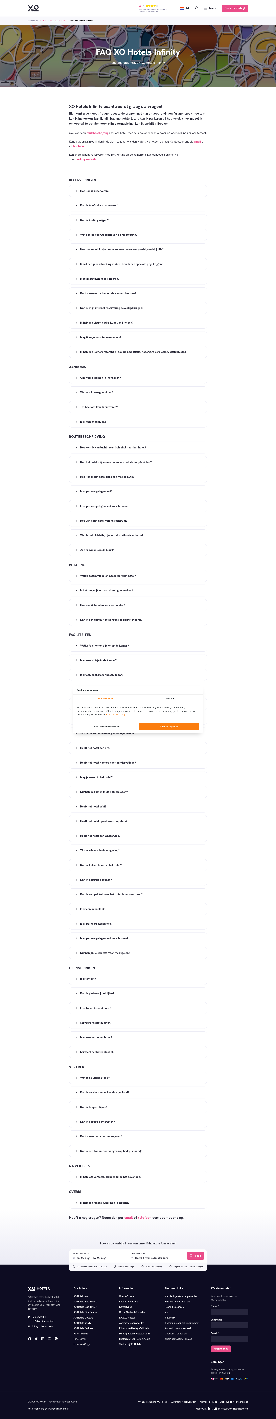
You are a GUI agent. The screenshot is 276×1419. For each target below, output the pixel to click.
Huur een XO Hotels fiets (177, 1301)
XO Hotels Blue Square (85, 1301)
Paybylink (170, 1317)
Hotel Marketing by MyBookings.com (47, 1408)
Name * (215, 1306)
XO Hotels (41, 1401)
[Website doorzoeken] (196, 8)
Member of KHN (208, 1401)
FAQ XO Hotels (127, 1317)
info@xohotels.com (42, 1326)
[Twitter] (36, 1339)
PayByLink (223, 1372)
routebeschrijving (97, 133)
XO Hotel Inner (81, 1296)
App (167, 1312)
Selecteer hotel (138, 1253)
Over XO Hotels (127, 1296)
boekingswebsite (86, 159)
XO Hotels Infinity (82, 1323)
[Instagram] (49, 1339)
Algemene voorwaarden (131, 1323)
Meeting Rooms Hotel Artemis (134, 1333)
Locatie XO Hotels (128, 1301)
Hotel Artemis (80, 1333)
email (197, 141)
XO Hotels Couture (83, 1317)
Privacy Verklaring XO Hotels (134, 1328)
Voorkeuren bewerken (107, 726)
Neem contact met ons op (178, 1338)
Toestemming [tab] (106, 698)
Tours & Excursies (174, 1306)
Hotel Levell (79, 1338)
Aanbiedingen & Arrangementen (181, 1296)
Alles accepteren (169, 726)
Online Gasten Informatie (132, 1312)
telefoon (78, 146)
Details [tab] (170, 698)
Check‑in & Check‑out (176, 1333)
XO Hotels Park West (84, 1328)
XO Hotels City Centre (85, 1312)
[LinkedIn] (43, 1339)
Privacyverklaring (115, 714)
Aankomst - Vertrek (81, 1253)
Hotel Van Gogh (81, 1344)
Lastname (216, 1319)
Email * (215, 1333)
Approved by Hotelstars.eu (234, 1401)
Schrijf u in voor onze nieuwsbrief (182, 1323)
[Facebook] (29, 1339)
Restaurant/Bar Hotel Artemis (134, 1338)
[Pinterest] (56, 1339)
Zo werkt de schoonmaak (178, 1328)
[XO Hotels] (33, 8)
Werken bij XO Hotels (130, 1344)
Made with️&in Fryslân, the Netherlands (221, 1408)
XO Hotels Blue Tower (84, 1306)
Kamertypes (125, 1306)
